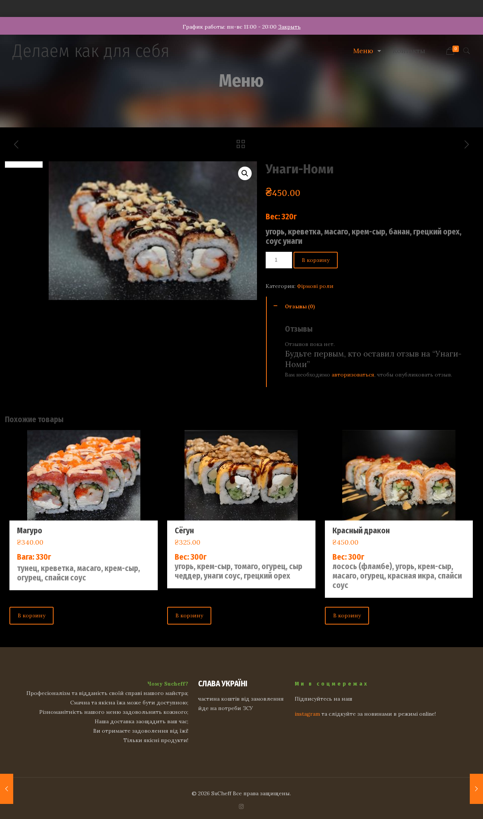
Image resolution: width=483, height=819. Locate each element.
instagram (307, 713)
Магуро (29, 531)
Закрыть (289, 26)
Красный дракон (361, 531)
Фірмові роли (315, 286)
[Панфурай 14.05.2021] (476, 789)
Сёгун (184, 531)
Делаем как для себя (90, 51)
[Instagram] (241, 806)
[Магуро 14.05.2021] (6, 789)
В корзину (315, 260)
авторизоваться (353, 374)
